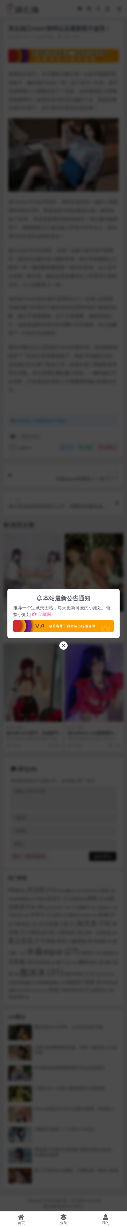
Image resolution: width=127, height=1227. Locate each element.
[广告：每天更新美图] (63, 624)
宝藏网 (44, 614)
